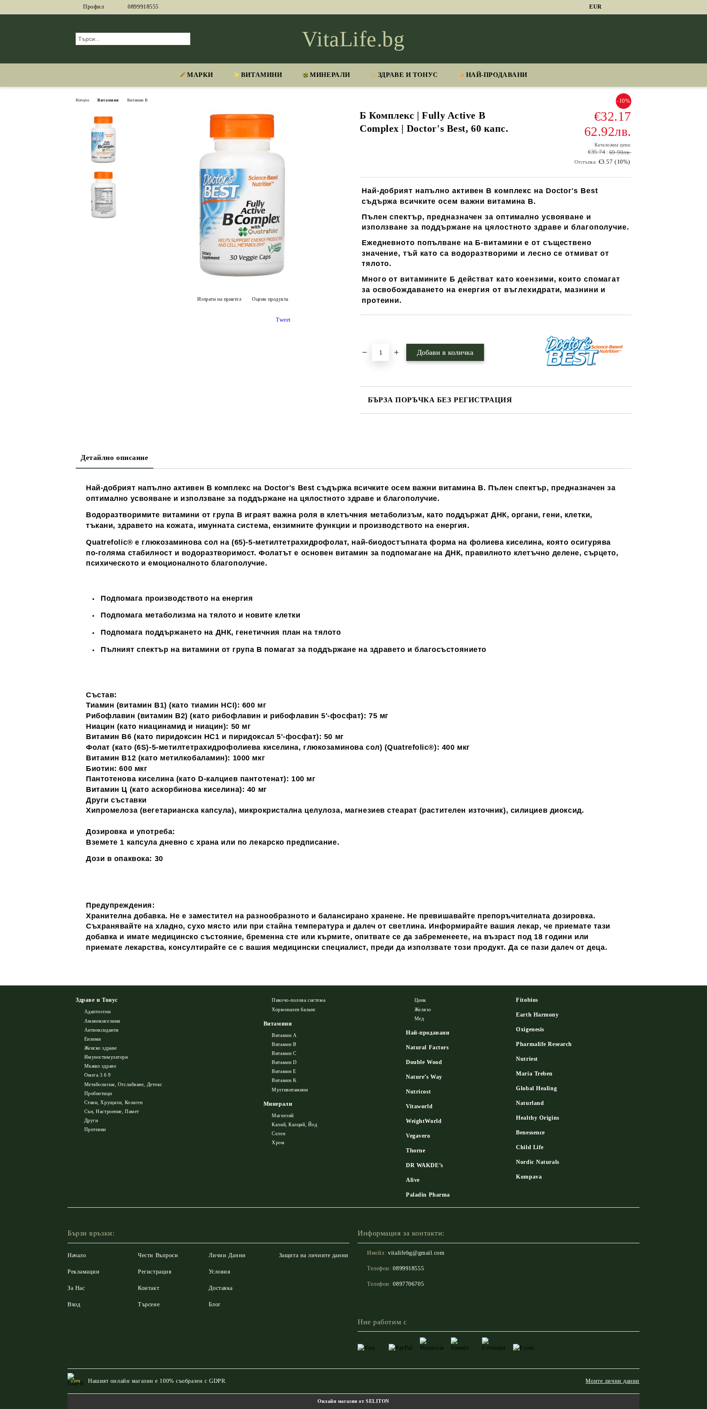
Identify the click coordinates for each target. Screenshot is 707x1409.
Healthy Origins (537, 1118)
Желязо (422, 1009)
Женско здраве (100, 1048)
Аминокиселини (102, 1021)
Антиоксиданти (101, 1030)
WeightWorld (423, 1121)
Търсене (149, 1304)
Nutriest (527, 1059)
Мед (419, 1018)
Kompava (529, 1177)
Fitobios (527, 1000)
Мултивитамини (290, 1090)
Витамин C (284, 1053)
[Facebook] (614, 6)
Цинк (420, 1000)
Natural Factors (427, 1047)
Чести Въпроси (158, 1255)
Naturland (530, 1103)
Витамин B (137, 100)
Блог (215, 1304)
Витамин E (284, 1071)
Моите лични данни (612, 1381)
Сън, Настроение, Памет (111, 1111)
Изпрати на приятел (219, 299)
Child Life (530, 1147)
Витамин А (284, 1035)
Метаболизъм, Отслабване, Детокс (123, 1084)
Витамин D (284, 1062)
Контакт (148, 1288)
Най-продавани (427, 1033)
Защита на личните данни (314, 1255)
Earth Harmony (537, 1015)
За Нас (76, 1288)
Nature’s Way (424, 1077)
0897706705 (408, 1284)
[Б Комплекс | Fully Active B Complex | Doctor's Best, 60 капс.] (243, 279)
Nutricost (418, 1092)
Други (91, 1120)
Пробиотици (98, 1093)
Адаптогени (97, 1011)
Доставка (221, 1288)
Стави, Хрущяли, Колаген (113, 1102)
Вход (74, 1304)
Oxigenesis (530, 1029)
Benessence (530, 1132)
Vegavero (418, 1136)
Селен (278, 1133)
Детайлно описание (115, 457)
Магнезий (282, 1115)
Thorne (415, 1150)
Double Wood (424, 1062)
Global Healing (536, 1088)
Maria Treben (534, 1074)
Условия (219, 1272)
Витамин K (284, 1080)
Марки (200, 74)
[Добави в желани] (375, 329)
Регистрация (154, 1272)
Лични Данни (227, 1255)
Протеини (95, 1129)
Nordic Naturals (537, 1162)
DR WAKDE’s (424, 1165)
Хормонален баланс (294, 1009)
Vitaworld (419, 1106)
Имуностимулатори (106, 1057)
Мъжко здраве (100, 1066)
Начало (82, 100)
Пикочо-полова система (298, 1000)
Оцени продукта (270, 299)
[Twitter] (626, 6)
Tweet (283, 320)
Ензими (92, 1039)
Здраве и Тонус (408, 74)
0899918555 (143, 7)
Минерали (330, 74)
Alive (413, 1180)
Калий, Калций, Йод (294, 1124)
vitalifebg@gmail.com (416, 1253)
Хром (278, 1142)
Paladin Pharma (428, 1195)
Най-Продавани (496, 74)
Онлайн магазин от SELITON (353, 1401)
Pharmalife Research (544, 1044)
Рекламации (84, 1272)
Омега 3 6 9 (97, 1075)
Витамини (261, 74)
